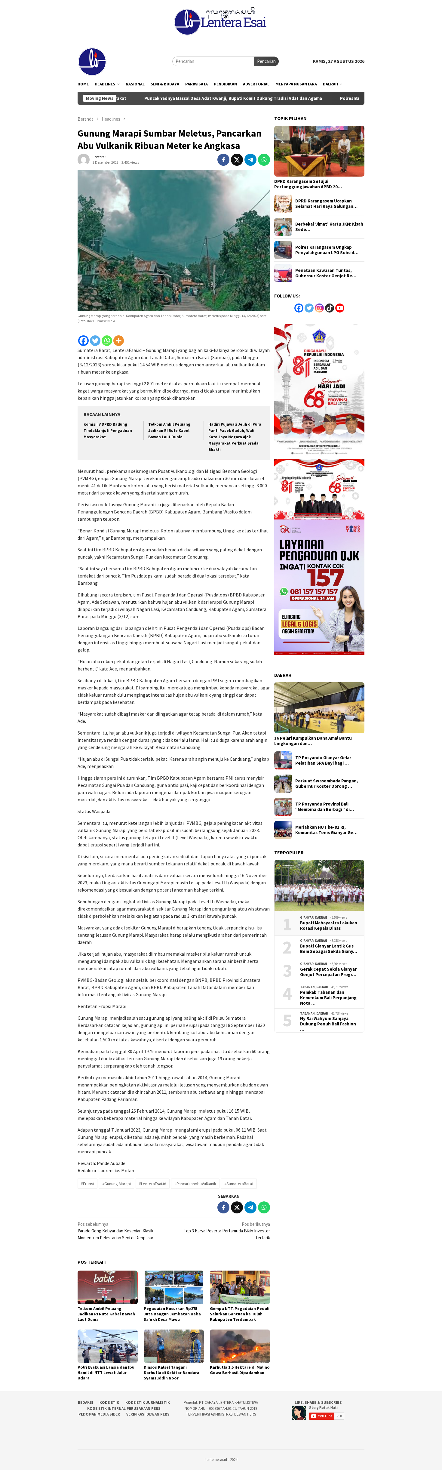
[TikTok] (329, 308)
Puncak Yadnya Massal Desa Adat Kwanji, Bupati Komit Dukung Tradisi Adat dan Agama (189, 98)
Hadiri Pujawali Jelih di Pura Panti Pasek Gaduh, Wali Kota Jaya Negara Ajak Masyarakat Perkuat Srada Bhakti (234, 437)
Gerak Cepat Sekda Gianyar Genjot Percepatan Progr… (328, 971)
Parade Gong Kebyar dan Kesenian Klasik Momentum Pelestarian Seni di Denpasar (115, 1230)
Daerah (321, 917)
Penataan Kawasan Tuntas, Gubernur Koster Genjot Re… (325, 273)
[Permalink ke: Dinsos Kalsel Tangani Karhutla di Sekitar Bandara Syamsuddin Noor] (174, 1346)
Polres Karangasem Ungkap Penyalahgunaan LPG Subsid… (326, 250)
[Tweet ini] (237, 160)
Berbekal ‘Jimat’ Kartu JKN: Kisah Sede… (329, 226)
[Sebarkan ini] (223, 160)
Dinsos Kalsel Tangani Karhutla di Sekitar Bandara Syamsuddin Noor (171, 1372)
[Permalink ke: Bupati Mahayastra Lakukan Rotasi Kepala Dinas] (319, 885)
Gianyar (307, 917)
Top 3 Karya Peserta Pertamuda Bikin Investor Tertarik (227, 1230)
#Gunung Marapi (116, 1183)
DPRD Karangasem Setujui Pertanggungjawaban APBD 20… (308, 184)
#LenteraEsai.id (152, 1183)
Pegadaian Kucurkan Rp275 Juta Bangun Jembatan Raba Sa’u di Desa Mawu (172, 1314)
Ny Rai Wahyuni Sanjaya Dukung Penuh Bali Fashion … (328, 1024)
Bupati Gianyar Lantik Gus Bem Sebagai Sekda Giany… (328, 948)
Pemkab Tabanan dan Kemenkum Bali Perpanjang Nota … (328, 998)
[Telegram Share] (250, 160)
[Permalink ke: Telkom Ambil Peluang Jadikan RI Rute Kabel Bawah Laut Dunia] (108, 1287)
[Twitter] (95, 340)
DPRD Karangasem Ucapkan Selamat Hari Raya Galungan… (326, 203)
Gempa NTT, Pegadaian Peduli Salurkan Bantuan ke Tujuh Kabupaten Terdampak (239, 1314)
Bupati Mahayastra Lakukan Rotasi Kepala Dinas (328, 925)
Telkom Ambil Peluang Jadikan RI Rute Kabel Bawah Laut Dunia (169, 430)
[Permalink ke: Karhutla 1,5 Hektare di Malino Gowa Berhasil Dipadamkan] (240, 1346)
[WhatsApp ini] (264, 160)
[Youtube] (339, 308)
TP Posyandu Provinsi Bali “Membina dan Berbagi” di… (324, 806)
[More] (118, 340)
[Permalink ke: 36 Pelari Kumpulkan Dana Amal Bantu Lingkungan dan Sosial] (319, 707)
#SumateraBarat (238, 1183)
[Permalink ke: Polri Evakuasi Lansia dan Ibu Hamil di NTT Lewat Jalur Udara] (108, 1346)
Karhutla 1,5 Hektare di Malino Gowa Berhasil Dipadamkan (240, 1369)
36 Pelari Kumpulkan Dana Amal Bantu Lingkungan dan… (313, 740)
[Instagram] (319, 308)
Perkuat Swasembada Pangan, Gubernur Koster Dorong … (326, 783)
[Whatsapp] (107, 340)
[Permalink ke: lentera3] (84, 159)
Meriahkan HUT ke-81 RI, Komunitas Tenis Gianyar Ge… (326, 829)
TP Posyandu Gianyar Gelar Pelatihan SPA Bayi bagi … (323, 760)
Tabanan (307, 987)
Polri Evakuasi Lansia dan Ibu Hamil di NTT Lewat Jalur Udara (106, 1372)
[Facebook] (83, 340)
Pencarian (266, 61)
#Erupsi (87, 1183)
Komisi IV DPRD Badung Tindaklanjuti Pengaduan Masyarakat (108, 430)
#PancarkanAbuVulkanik (195, 1183)
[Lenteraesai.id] (93, 61)
